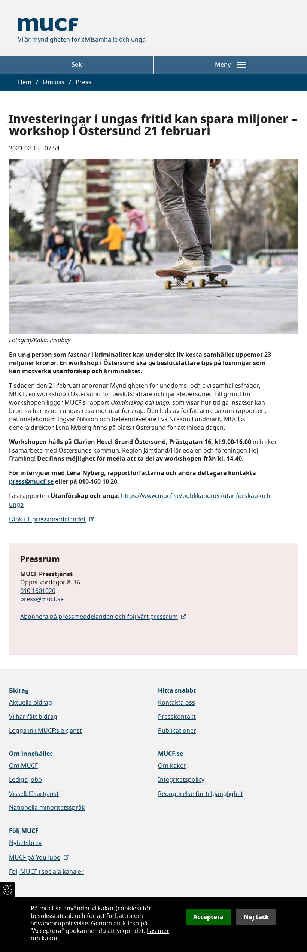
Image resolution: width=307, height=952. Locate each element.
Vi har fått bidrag (33, 716)
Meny (223, 64)
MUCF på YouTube (34, 857)
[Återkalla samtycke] (7, 889)
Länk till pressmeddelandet (47, 519)
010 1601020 (37, 591)
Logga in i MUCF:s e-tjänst (45, 730)
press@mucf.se (42, 599)
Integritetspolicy (181, 779)
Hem (24, 82)
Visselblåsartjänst (34, 794)
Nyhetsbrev (25, 843)
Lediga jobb (25, 779)
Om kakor (172, 765)
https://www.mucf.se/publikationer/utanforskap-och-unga (140, 500)
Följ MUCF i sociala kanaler (46, 871)
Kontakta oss (176, 702)
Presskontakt (177, 716)
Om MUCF (23, 765)
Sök (77, 64)
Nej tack (256, 917)
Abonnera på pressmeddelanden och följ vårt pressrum (99, 616)
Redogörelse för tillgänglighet (200, 794)
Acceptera (208, 917)
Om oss (53, 82)
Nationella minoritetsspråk (47, 807)
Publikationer (177, 730)
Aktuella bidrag (30, 702)
